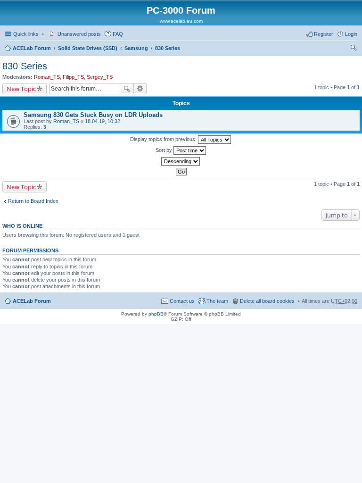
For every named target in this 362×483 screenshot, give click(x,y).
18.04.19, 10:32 (102, 121)
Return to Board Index (33, 201)
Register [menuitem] (323, 34)
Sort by (164, 150)
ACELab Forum (32, 48)
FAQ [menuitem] (118, 34)
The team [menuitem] (217, 301)
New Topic (21, 88)
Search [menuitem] (353, 49)
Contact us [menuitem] (182, 301)
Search (127, 88)
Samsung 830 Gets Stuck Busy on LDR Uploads (93, 114)
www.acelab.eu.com (181, 21)
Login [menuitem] (351, 34)
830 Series (167, 48)
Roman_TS (47, 77)
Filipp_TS (73, 77)
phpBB (156, 313)
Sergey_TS (100, 77)
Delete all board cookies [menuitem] (267, 301)
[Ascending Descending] (181, 161)
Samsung (136, 48)
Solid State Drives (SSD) (87, 48)
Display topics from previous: (164, 139)
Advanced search (140, 88)
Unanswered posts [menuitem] (79, 34)
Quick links (26, 34)
